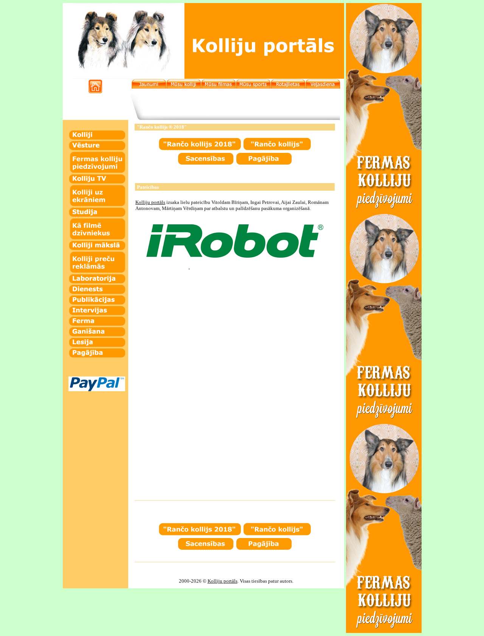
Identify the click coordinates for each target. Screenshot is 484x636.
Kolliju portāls (222, 581)
